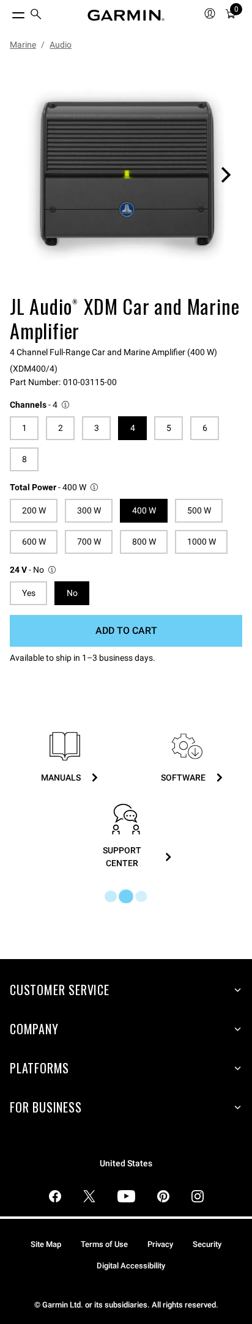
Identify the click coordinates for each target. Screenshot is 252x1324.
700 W (89, 541)
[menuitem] (36, 15)
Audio (61, 44)
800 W (144, 541)
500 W (199, 510)
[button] (40, 405)
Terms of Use (104, 1244)
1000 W (201, 541)
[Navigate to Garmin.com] (126, 15)
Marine (23, 44)
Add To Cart (126, 630)
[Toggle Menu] (7, 12)
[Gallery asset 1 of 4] (126, 175)
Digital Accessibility (131, 1265)
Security (207, 1244)
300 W (89, 510)
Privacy (160, 1244)
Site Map (46, 1244)
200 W (34, 510)
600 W (34, 541)
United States (126, 1163)
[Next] (225, 174)
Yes (28, 593)
